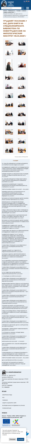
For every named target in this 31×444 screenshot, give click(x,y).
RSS (3, 397)
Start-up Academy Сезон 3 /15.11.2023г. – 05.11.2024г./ (15, 189)
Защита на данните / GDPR (9, 402)
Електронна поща (7, 394)
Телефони (5, 400)
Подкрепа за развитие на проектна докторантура (14, 416)
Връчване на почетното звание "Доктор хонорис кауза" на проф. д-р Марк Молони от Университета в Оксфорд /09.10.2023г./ (15, 222)
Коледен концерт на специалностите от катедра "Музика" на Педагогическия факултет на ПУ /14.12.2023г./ (15, 175)
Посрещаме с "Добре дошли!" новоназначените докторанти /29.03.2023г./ (15, 329)
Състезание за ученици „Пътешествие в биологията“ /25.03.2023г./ (13, 333)
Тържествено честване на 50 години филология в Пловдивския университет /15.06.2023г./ (15, 231)
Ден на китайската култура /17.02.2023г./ (12, 360)
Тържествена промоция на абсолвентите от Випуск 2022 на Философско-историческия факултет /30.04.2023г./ (14, 280)
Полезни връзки (6, 408)
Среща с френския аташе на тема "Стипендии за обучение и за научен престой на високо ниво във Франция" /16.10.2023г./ (15, 211)
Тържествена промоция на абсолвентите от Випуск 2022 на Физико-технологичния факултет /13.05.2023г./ (15, 269)
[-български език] (27, 1)
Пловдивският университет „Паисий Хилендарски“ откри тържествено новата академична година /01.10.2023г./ (13, 227)
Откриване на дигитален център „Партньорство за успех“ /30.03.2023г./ (15, 325)
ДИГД (13, 415)
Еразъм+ (4, 415)
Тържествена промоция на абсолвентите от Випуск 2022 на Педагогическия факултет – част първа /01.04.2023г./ (15, 317)
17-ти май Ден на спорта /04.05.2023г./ (11, 276)
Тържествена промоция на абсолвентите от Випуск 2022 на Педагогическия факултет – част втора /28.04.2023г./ (15, 292)
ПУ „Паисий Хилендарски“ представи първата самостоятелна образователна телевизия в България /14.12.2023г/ (14, 180)
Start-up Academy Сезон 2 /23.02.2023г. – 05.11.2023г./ (15, 357)
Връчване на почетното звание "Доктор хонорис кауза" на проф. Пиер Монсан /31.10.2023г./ (15, 199)
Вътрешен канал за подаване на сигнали (13, 405)
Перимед (9, 415)
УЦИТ (21, 417)
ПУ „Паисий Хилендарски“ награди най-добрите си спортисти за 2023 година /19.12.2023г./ (15, 164)
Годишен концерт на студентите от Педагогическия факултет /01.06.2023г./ (12, 251)
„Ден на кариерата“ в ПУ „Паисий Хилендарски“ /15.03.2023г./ (14, 344)
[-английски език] (29, 1)
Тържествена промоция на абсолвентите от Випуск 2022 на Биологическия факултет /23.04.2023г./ (14, 297)
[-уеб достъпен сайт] (24, 1)
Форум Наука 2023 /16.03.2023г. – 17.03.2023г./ (13, 341)
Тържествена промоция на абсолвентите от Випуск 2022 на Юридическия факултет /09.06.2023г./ (14, 247)
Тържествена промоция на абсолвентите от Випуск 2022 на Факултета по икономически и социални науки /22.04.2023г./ (14, 302)
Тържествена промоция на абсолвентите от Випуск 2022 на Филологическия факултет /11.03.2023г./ (14, 349)
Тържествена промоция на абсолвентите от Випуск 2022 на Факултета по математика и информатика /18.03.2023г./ (14, 338)
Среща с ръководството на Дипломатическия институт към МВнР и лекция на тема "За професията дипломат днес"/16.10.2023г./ (14, 217)
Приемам (20, 439)
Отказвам (12, 439)
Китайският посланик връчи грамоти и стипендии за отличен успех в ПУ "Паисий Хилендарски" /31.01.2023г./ (13, 364)
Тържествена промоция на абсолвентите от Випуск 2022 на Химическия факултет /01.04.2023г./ (15, 322)
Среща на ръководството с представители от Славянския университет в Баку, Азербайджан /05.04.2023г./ (14, 312)
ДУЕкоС (18, 415)
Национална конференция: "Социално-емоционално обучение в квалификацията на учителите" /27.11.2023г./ (14, 186)
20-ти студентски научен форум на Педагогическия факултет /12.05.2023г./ (12, 273)
